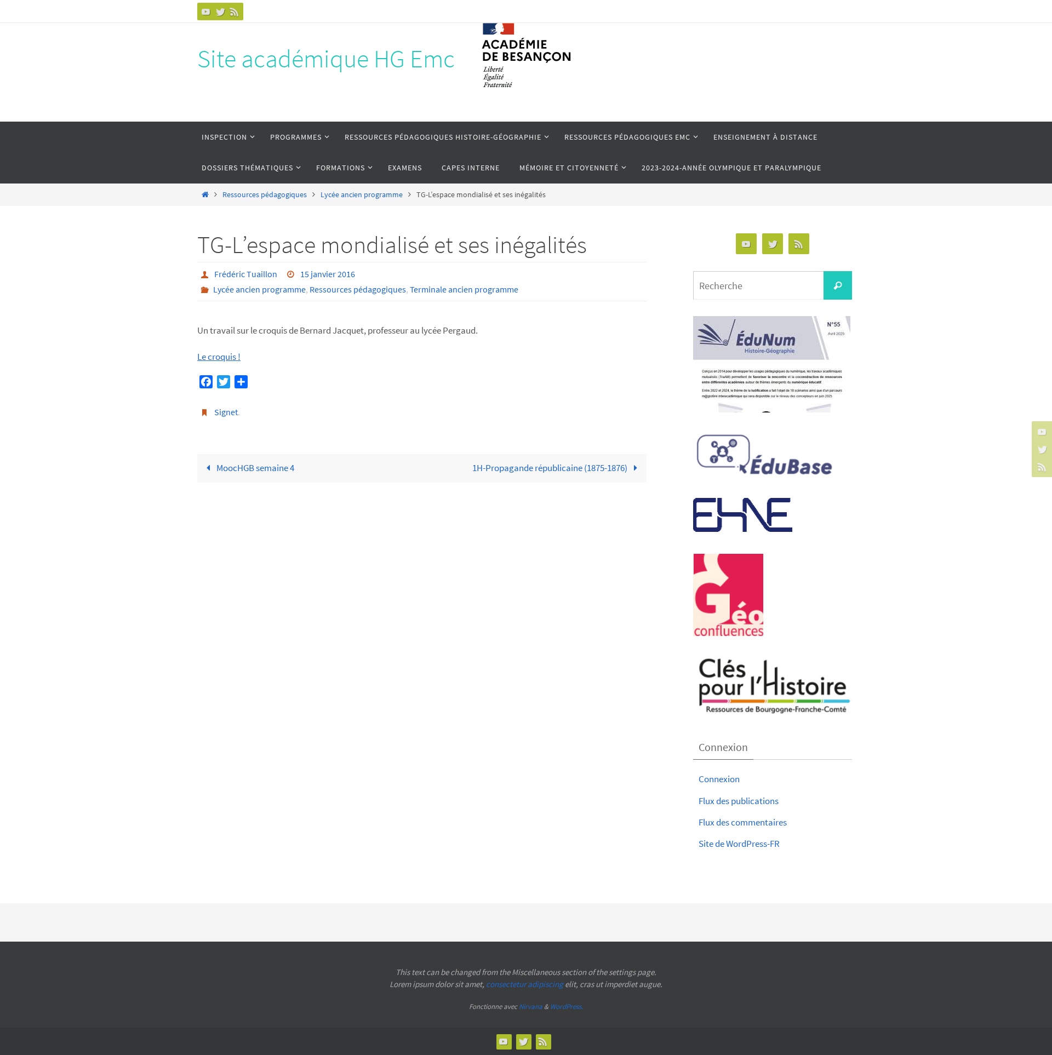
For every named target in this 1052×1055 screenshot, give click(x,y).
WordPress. (566, 1006)
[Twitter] (220, 11)
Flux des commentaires (743, 822)
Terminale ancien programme (464, 289)
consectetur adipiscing (524, 984)
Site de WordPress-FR (739, 844)
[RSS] (234, 11)
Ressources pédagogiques (264, 194)
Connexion (719, 779)
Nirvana (530, 1006)
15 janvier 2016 (327, 273)
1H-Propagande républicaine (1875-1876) (550, 468)
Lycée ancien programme (362, 194)
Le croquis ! (219, 357)
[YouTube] (206, 11)
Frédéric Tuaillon (245, 273)
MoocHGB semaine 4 (254, 468)
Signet (226, 411)
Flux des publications (739, 801)
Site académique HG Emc (326, 58)
